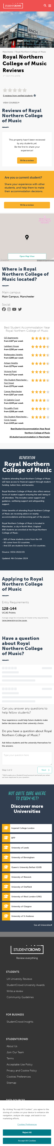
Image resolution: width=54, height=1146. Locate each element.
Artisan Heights (11, 363)
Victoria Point (10, 371)
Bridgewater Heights (13, 354)
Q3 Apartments (11, 338)
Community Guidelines (20, 997)
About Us (12, 1046)
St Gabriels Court (12, 400)
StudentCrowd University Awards (26, 985)
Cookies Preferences (19, 1076)
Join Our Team (15, 1052)
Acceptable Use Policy (20, 1064)
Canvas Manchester (13, 391)
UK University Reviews (19, 979)
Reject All (27, 1132)
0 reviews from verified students (18, 95)
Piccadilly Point (11, 408)
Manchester (8, 52)
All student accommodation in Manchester (30, 437)
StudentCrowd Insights (20, 1021)
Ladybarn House (11, 346)
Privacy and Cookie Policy (22, 1070)
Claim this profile (13, 76)
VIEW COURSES (10, 103)
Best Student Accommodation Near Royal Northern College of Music (30, 431)
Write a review (27, 160)
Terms (10, 1058)
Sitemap (11, 1082)
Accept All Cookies (27, 1140)
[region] (27, 1123)
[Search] (45, 6)
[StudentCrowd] (13, 5)
